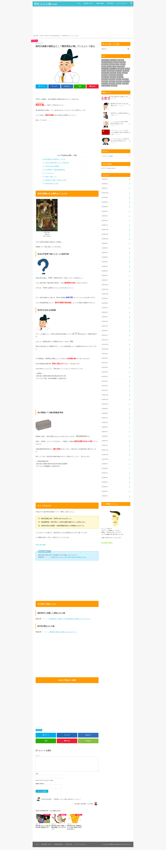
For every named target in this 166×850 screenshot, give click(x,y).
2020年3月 (105, 436)
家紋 (104, 70)
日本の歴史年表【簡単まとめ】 (119, 97)
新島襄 (124, 73)
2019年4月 (105, 486)
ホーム (78, 3)
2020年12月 (105, 395)
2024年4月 (105, 211)
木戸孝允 (120, 75)
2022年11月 (105, 289)
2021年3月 (105, 381)
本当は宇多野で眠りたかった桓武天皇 (56, 163)
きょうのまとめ (47, 173)
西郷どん (126, 81)
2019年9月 (105, 463)
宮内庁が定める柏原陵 (51, 166)
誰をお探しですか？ (88, 3)
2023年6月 (105, 257)
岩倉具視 (126, 70)
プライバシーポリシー (122, 3)
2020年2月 (105, 440)
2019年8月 (105, 468)
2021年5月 (105, 372)
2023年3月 (105, 271)
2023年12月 (105, 229)
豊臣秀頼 (112, 83)
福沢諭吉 (105, 81)
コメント (38, 755)
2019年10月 (105, 459)
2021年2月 (105, 385)
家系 (127, 68)
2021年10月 (105, 349)
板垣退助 (113, 77)
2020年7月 (105, 418)
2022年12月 (105, 284)
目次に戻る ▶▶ (41, 544)
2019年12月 (105, 450)
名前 (37, 773)
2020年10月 (105, 404)
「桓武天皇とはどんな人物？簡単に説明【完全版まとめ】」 (68, 557)
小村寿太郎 (111, 70)
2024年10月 (105, 193)
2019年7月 (105, 473)
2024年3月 (105, 216)
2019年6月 (105, 477)
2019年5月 (105, 482)
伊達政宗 (112, 64)
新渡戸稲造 (112, 75)
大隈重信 (121, 68)
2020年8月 (105, 413)
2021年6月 (105, 367)
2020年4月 (105, 431)
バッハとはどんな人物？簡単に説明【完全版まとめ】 (119, 123)
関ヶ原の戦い (106, 85)
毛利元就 (120, 77)
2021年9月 (105, 353)
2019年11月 (105, 454)
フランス (113, 60)
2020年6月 (105, 422)
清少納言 (112, 79)
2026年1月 (105, 179)
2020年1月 (105, 445)
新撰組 (104, 75)
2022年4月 (105, 321)
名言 (109, 66)
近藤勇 (118, 83)
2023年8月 (105, 248)
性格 (119, 73)
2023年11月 (105, 234)
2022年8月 (105, 303)
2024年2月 (105, 220)
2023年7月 (105, 252)
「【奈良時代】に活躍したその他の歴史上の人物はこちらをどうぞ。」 (69, 619)
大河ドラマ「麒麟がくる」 (109, 68)
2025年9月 (105, 183)
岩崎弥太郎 (105, 73)
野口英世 (125, 83)
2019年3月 (105, 491)
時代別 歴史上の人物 (50, 183)
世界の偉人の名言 (107, 62)
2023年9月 (105, 243)
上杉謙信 (121, 60)
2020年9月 (105, 408)
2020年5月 (105, 427)
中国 (116, 62)
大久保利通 (120, 66)
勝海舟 (122, 64)
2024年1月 (105, 225)
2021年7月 (105, 362)
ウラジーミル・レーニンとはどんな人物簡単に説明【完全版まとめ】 (119, 132)
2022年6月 (105, 312)
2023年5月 (105, 261)
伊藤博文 (105, 64)
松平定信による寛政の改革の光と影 (119, 114)
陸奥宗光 (114, 85)
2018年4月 (105, 496)
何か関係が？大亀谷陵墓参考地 (54, 169)
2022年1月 (105, 335)
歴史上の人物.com (45, 3)
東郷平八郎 (105, 77)
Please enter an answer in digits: (44, 780)
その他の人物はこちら (49, 176)
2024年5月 (105, 206)
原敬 (103, 66)
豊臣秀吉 (105, 83)
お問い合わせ (110, 3)
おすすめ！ (105, 60)
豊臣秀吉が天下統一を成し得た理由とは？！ (119, 104)
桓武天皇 (39, 730)
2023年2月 (105, 275)
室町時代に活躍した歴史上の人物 (54, 180)
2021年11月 (105, 344)
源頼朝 (118, 79)
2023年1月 (105, 280)
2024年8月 (105, 202)
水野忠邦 (105, 79)
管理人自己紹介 (100, 3)
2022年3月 (105, 326)
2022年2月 (105, 330)
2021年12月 (105, 340)
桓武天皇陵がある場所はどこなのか (54, 159)
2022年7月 (105, 307)
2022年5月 (105, 317)
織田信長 (112, 81)
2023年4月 (105, 266)
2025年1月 (105, 188)
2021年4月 (105, 376)
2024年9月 (105, 197)
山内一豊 (118, 70)
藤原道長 (119, 81)
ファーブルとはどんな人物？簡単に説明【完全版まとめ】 (119, 140)
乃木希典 (122, 62)
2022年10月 (105, 294)
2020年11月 (105, 399)
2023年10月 (105, 238)
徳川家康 (113, 73)
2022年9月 (105, 298)
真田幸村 (125, 79)
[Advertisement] (83, 22)
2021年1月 (105, 390)
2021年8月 (105, 358)
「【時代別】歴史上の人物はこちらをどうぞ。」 (62, 632)
